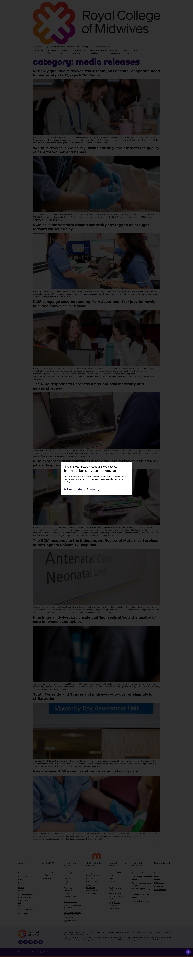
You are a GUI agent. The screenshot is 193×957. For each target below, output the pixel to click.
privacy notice (104, 479)
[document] (96, 478)
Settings (68, 489)
